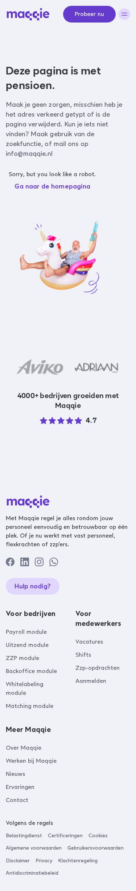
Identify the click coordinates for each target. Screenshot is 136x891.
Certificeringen (65, 836)
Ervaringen (20, 786)
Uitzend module (27, 644)
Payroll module (26, 631)
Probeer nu (89, 14)
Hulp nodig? (33, 586)
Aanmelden (90, 680)
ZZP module (22, 658)
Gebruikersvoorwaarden (95, 848)
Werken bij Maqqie (31, 760)
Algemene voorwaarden (34, 848)
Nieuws (15, 773)
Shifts (83, 654)
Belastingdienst (24, 836)
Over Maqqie (23, 747)
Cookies (98, 836)
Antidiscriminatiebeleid (32, 873)
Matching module (29, 705)
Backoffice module (31, 671)
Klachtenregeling (78, 861)
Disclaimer (18, 861)
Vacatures (89, 641)
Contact (17, 800)
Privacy (44, 861)
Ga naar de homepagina (52, 186)
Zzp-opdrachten (97, 667)
